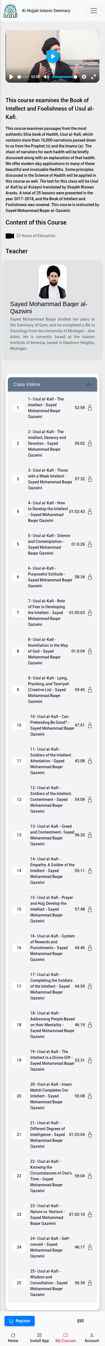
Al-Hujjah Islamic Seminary (46, 10)
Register (23, 1321)
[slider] (23, 77)
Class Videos (26, 384)
